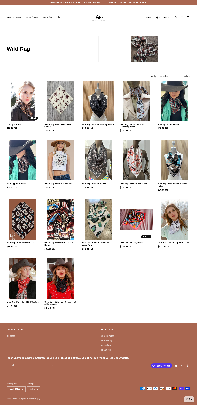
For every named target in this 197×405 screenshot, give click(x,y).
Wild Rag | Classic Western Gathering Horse (132, 126)
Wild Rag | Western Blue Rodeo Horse (58, 244)
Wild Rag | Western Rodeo (94, 184)
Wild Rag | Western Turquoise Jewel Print (95, 244)
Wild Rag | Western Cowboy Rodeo (98, 125)
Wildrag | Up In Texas (16, 184)
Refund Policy (106, 340)
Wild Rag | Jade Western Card (20, 243)
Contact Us (11, 336)
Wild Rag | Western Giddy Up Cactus (57, 126)
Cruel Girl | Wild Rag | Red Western (23, 302)
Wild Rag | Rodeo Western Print (58, 184)
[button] (10, 17)
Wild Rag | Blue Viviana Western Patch (172, 185)
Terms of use (106, 345)
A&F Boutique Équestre (19, 399)
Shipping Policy (107, 336)
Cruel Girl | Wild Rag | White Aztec (173, 243)
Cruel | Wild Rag (14, 125)
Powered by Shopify (33, 399)
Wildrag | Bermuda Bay (168, 125)
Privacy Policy (106, 350)
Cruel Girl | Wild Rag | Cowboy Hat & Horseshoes (60, 303)
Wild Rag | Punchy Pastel (131, 243)
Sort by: (153, 76)
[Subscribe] (52, 365)
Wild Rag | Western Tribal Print (134, 184)
